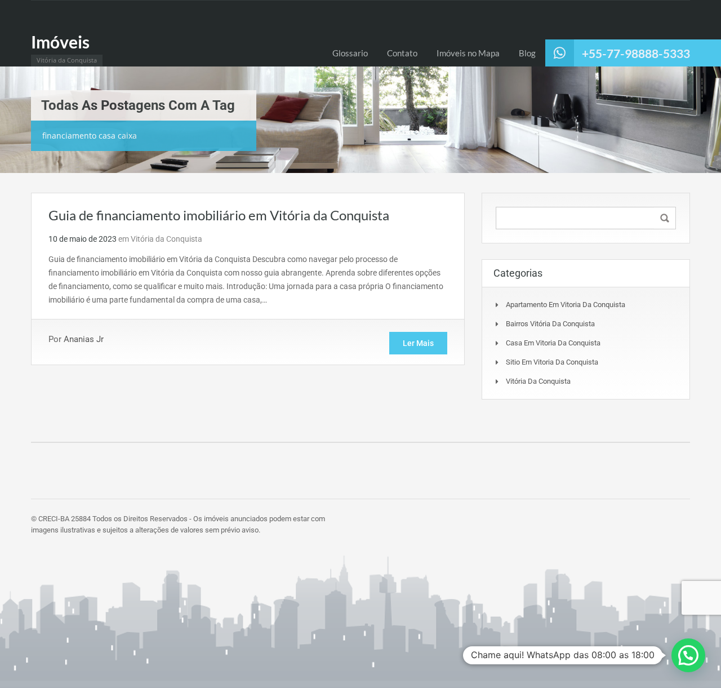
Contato (402, 53)
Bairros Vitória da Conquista (550, 323)
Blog (527, 53)
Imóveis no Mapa (468, 53)
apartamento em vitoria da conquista (565, 304)
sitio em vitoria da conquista (552, 362)
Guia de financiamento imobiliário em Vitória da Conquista (218, 215)
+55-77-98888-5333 (636, 53)
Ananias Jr (84, 339)
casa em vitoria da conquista (553, 343)
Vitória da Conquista (166, 238)
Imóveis (60, 42)
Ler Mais (418, 343)
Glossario (350, 53)
